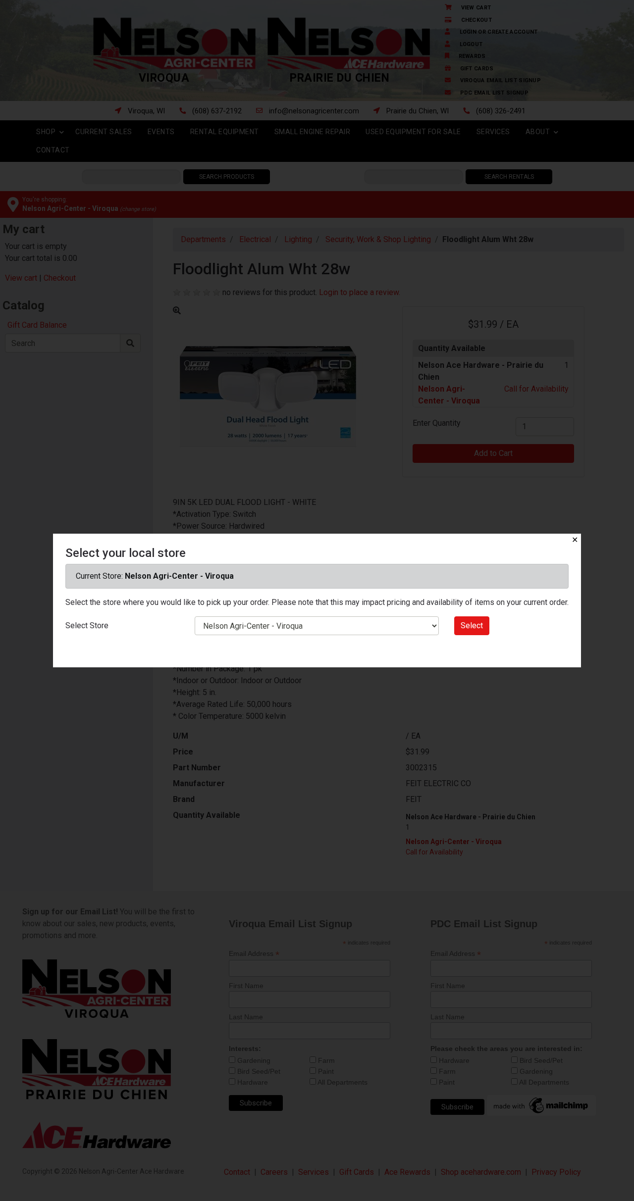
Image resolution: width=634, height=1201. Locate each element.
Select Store (86, 625)
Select (472, 625)
